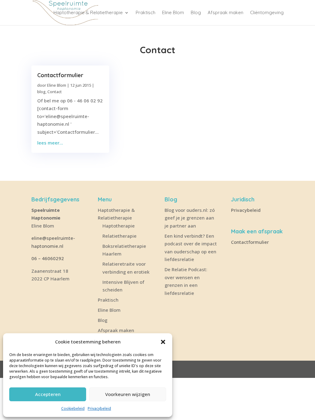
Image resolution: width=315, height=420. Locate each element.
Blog (196, 12)
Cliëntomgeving (267, 12)
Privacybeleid (99, 408)
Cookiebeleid (73, 408)
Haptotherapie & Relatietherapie (88, 12)
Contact (54, 91)
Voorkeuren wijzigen (127, 394)
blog (41, 91)
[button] (163, 342)
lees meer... (50, 143)
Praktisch (145, 12)
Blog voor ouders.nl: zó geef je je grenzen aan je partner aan (190, 218)
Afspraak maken (225, 12)
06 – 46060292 (47, 258)
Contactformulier (60, 75)
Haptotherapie (118, 226)
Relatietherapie (119, 236)
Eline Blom (173, 12)
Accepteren (48, 394)
